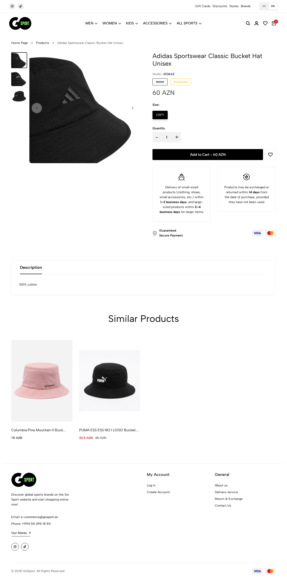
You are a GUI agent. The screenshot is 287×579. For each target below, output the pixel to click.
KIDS (130, 23)
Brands (246, 6)
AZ (264, 6)
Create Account (158, 492)
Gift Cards (202, 6)
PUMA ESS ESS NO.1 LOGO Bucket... (108, 430)
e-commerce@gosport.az (39, 517)
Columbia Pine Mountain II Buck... (38, 430)
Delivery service (226, 492)
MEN (89, 23)
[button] (133, 108)
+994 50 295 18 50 (36, 524)
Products (42, 43)
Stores (234, 6)
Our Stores (19, 533)
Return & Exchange (229, 499)
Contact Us (223, 505)
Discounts (220, 6)
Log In (151, 485)
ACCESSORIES (155, 23)
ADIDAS (160, 81)
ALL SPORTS (187, 23)
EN (273, 6)
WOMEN (109, 23)
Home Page (19, 43)
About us (221, 485)
